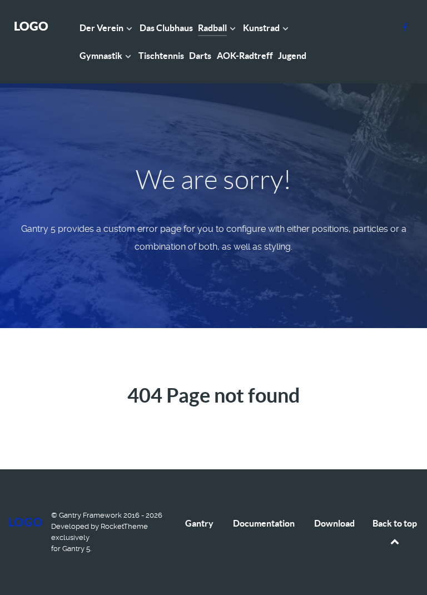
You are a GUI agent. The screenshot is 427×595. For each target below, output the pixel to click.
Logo (31, 26)
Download (334, 523)
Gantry (199, 523)
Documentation (264, 523)
